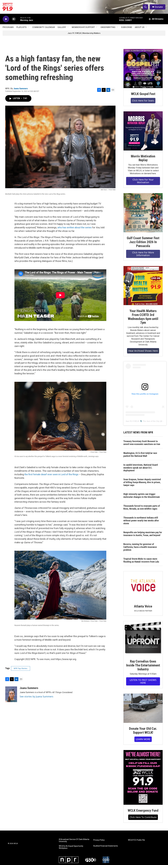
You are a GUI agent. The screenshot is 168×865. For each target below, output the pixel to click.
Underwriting (108, 27)
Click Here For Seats (143, 100)
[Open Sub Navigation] (29, 27)
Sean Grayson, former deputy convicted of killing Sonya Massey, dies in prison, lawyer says (142, 482)
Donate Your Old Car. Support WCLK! (143, 730)
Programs (8, 27)
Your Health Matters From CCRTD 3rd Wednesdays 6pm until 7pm (143, 317)
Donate (159, 7)
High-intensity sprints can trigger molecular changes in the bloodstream (141, 495)
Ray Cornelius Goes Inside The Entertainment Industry (143, 665)
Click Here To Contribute (143, 817)
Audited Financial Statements (105, 846)
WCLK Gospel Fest (143, 94)
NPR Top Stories (20, 668)
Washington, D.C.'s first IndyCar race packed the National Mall (140, 454)
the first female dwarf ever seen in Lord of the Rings (51, 474)
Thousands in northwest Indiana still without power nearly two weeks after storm (141, 520)
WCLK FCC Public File (136, 840)
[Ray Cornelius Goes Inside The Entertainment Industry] (143, 638)
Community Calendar (43, 27)
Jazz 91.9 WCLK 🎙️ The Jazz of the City (142, 421)
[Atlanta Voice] (143, 586)
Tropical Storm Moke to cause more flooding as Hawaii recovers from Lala (141, 560)
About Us (140, 27)
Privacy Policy (99, 840)
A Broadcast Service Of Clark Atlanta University (74, 840)
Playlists (21, 27)
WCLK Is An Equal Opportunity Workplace (71, 847)
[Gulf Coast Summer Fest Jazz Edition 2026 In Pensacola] (143, 212)
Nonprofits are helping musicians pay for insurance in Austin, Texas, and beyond (142, 534)
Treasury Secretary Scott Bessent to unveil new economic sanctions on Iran (141, 442)
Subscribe (126, 27)
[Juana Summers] (11, 694)
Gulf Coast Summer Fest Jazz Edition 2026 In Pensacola (143, 242)
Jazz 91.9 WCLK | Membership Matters (84, 33)
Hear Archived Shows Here (143, 350)
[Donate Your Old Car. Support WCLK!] (143, 708)
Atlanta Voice (143, 606)
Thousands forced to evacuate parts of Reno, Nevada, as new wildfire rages (141, 507)
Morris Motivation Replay (143, 158)
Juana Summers (21, 88)
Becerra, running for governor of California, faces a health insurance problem (140, 547)
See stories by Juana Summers (36, 696)
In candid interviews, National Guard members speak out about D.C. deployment (140, 467)
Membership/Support (83, 27)
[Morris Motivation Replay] (143, 130)
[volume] (14, 19)
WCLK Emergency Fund (143, 810)
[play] (6, 19)
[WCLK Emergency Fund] (143, 777)
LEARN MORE (143, 739)
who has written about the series (74, 227)
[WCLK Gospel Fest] (143, 68)
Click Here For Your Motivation (143, 181)
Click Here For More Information (143, 254)
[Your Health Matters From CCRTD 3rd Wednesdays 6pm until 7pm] (143, 285)
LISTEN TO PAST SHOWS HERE (143, 681)
